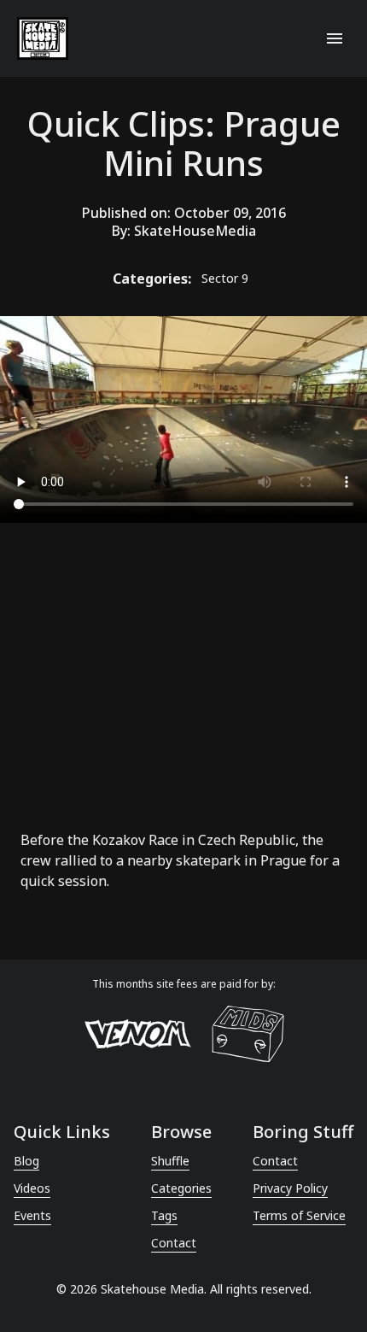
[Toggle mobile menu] (334, 38)
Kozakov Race (135, 839)
